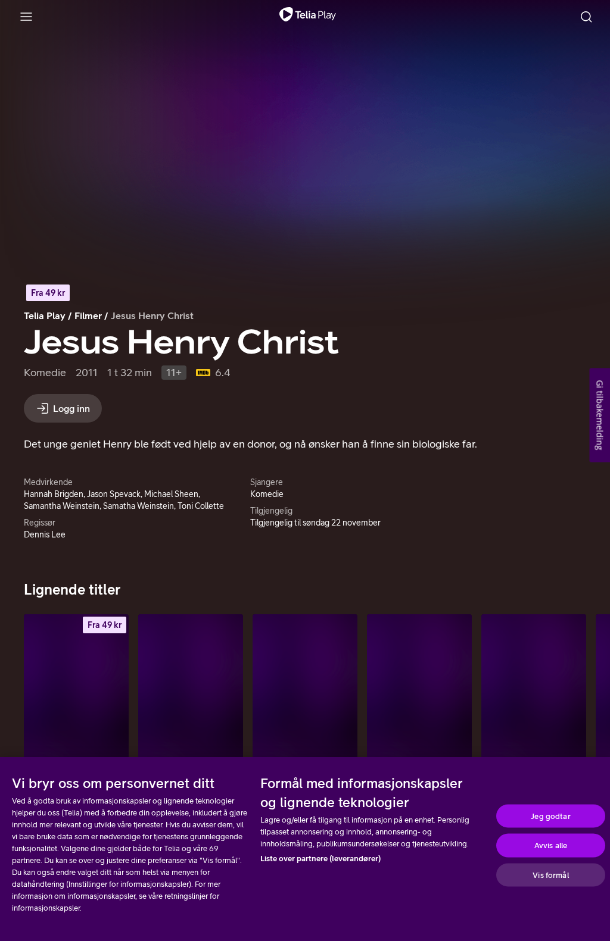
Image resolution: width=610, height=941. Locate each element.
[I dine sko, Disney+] (190, 692)
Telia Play (45, 315)
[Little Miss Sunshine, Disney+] (419, 692)
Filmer (88, 315)
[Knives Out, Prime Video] (305, 692)
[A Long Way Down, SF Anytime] (76, 692)
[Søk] (586, 16)
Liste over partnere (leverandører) (320, 858)
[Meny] (26, 17)
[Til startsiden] (308, 16)
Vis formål (550, 874)
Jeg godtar (550, 815)
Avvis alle (550, 845)
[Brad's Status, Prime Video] (533, 692)
